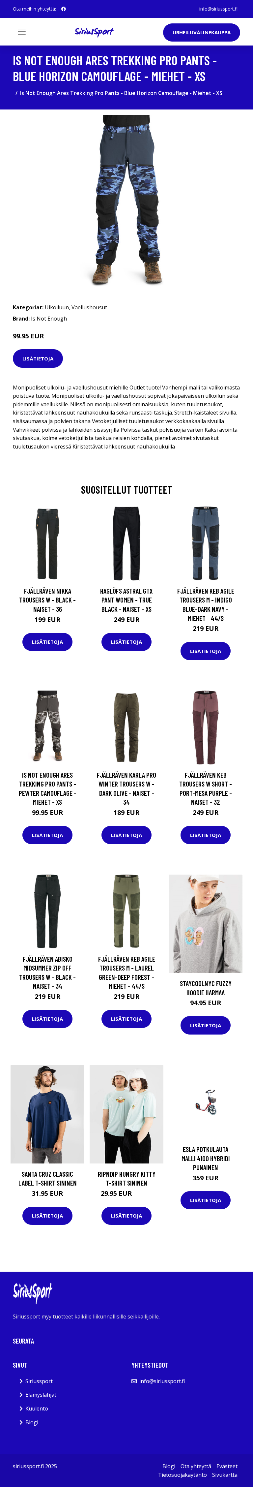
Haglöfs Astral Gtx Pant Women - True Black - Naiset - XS (126, 600)
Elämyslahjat (40, 1394)
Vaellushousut (89, 307)
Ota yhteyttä (196, 1466)
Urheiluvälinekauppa (202, 32)
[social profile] (64, 9)
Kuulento (36, 1408)
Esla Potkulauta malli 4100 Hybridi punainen (206, 1158)
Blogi (31, 1422)
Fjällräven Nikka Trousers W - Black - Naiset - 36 (47, 600)
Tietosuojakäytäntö (182, 1474)
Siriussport (39, 1381)
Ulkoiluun (57, 307)
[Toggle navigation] (22, 31)
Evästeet (227, 1466)
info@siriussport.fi (218, 9)
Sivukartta (225, 1474)
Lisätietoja (37, 358)
